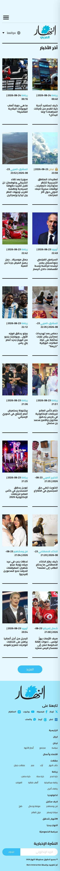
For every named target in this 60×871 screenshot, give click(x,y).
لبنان (51, 169)
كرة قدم (54, 776)
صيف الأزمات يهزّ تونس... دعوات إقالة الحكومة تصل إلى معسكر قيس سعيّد (46, 643)
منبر (32, 765)
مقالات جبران (19, 765)
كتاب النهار (53, 765)
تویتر (52, 711)
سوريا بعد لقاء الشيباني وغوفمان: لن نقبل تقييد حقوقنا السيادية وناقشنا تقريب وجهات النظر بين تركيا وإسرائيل (15, 187)
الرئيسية (53, 730)
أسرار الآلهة (29, 748)
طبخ (20, 806)
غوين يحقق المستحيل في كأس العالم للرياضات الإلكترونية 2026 (16, 492)
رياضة (54, 95)
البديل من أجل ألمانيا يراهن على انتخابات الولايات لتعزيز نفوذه (16, 641)
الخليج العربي (50, 477)
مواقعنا (11, 32)
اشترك (11, 852)
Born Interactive (34, 865)
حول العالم (36, 812)
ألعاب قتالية (33, 783)
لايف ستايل (52, 802)
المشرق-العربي (19, 169)
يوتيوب (26, 711)
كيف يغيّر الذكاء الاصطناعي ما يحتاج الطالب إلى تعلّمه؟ (47, 564)
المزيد (30, 669)
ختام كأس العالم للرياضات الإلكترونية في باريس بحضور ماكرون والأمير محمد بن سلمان (46, 416)
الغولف (19, 783)
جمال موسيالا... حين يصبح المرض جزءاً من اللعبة (16, 262)
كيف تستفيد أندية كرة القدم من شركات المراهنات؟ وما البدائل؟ (46, 110)
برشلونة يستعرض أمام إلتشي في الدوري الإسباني (15, 413)
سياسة (55, 748)
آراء (41, 765)
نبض (51, 719)
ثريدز (40, 719)
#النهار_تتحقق (50, 819)
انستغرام (12, 711)
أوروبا (54, 249)
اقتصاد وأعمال (50, 754)
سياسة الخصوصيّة (48, 832)
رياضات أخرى (52, 789)
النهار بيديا (52, 825)
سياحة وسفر (52, 812)
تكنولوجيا (53, 795)
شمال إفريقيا (50, 628)
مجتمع (43, 748)
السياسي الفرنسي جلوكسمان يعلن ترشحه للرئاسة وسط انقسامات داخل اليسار (45, 264)
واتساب (28, 719)
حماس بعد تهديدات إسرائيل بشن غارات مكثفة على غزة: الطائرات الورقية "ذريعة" (47, 339)
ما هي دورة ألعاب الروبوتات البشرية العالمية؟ (17, 108)
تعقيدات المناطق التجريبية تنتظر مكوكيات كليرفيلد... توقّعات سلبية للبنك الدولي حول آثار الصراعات (46, 187)
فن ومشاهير (20, 551)
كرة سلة (40, 776)
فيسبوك (40, 711)
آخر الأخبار (49, 47)
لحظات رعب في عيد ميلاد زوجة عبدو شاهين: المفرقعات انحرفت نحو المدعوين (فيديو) (15, 567)
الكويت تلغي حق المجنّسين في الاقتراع (46, 489)
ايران (55, 737)
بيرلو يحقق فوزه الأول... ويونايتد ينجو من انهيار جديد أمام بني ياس (16, 338)
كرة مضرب (25, 776)
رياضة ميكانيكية (51, 783)
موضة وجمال (34, 806)
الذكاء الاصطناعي (48, 551)
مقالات (54, 761)
